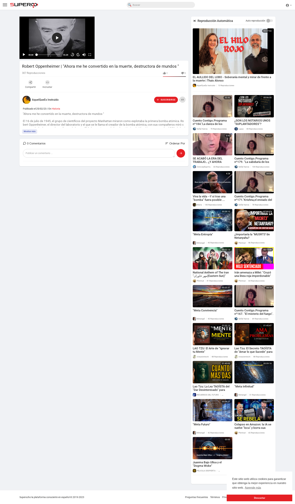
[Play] (24, 54)
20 (72, 55)
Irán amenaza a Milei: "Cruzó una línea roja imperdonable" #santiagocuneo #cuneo (252, 276)
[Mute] (84, 54)
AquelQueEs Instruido (45, 99)
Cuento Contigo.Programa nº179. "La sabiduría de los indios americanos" (251, 162)
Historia (56, 108)
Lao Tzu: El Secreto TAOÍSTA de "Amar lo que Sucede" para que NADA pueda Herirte (253, 352)
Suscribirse (167, 99)
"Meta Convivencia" (205, 310)
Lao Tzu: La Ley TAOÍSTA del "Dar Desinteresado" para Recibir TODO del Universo (211, 390)
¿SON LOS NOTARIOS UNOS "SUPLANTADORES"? (252, 122)
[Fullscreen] (90, 54)
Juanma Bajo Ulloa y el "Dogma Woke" (207, 464)
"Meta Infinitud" (244, 386)
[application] (57, 38)
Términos (215, 497)
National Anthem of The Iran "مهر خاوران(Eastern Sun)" (211, 274)
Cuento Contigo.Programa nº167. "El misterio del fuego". (253, 312)
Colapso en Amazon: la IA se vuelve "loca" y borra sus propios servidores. (252, 428)
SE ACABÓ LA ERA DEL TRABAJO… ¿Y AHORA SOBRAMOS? (207, 162)
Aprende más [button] (253, 487)
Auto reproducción (255, 20)
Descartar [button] (259, 497)
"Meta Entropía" (203, 234)
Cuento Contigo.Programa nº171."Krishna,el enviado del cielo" (253, 200)
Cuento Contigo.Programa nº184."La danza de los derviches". (210, 124)
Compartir (30, 87)
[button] (288, 4)
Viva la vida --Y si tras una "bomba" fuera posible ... (209, 198)
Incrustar (47, 87)
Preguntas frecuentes (196, 497)
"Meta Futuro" (201, 424)
